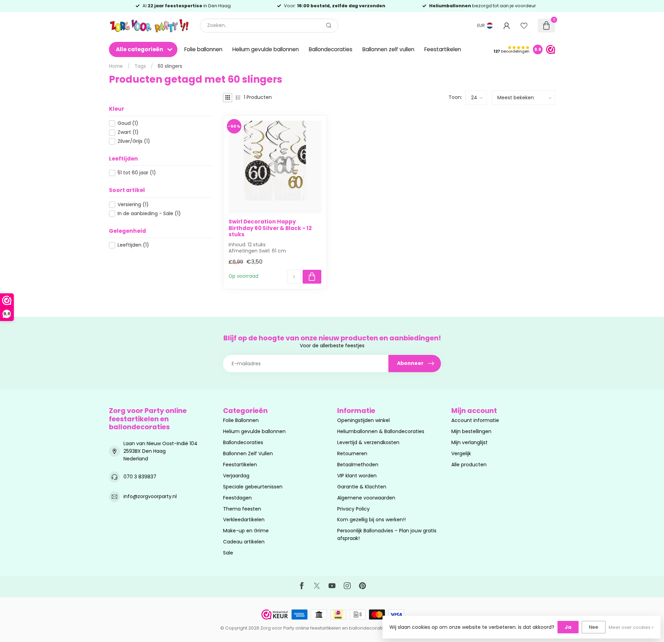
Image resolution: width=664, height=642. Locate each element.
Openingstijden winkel (363, 420)
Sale (228, 552)
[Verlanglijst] (523, 26)
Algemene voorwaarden (366, 497)
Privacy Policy (353, 508)
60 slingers (170, 66)
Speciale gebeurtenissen (253, 486)
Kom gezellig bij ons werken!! (371, 519)
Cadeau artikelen (244, 541)
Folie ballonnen (203, 49)
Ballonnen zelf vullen (388, 49)
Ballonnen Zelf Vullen (248, 453)
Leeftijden (133, 245)
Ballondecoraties (330, 49)
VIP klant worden (357, 475)
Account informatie (475, 420)
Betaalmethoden (357, 464)
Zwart (128, 132)
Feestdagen (237, 497)
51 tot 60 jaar (137, 172)
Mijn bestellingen (471, 431)
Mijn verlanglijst (469, 442)
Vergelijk (461, 453)
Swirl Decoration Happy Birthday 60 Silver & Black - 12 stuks (270, 228)
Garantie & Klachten (361, 486)
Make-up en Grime (246, 530)
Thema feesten (242, 508)
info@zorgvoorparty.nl (150, 496)
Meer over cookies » (631, 627)
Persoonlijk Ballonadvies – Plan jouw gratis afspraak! (386, 534)
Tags (140, 66)
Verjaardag (236, 475)
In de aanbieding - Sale (149, 213)
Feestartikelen (442, 49)
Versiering (133, 204)
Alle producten (469, 464)
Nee (593, 627)
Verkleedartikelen (244, 519)
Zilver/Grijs (134, 141)
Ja (568, 627)
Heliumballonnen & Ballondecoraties (380, 431)
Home (116, 66)
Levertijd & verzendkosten (368, 442)
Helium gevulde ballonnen (265, 49)
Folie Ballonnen (241, 420)
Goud (128, 123)
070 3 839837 (139, 476)
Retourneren (352, 453)
